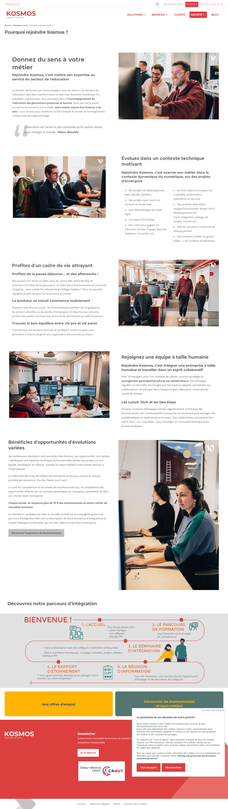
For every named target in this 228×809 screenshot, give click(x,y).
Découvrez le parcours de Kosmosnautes (36, 533)
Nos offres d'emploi (58, 704)
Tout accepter (148, 767)
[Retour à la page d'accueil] (21, 15)
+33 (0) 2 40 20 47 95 (211, 4)
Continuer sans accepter (213, 710)
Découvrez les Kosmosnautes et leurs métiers (169, 704)
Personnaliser (173, 767)
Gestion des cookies (135, 804)
